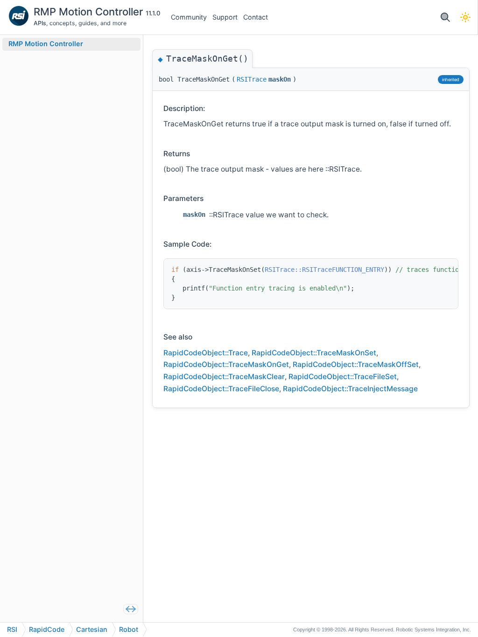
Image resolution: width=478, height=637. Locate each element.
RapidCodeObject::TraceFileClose (221, 388)
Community (189, 17)
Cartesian (91, 629)
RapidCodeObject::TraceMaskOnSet (314, 352)
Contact (255, 17)
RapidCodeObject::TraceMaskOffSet (356, 364)
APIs (40, 23)
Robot (128, 629)
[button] (445, 17)
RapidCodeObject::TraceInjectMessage (350, 388)
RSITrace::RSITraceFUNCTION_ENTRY (324, 269)
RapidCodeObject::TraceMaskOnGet (226, 364)
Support (225, 17)
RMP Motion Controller (90, 12)
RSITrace (252, 79)
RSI (12, 629)
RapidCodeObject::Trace (205, 352)
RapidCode (46, 629)
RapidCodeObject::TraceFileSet (342, 376)
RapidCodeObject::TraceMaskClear (224, 376)
